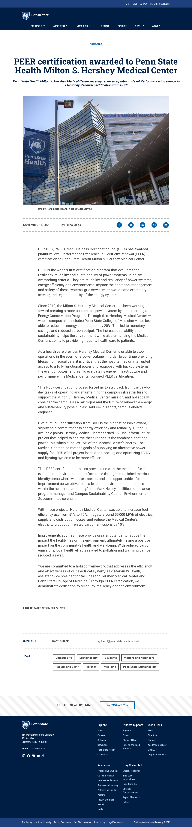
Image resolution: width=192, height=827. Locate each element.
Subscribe (116, 705)
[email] (154, 225)
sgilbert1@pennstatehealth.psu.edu (119, 641)
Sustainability (88, 657)
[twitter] (131, 225)
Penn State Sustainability (140, 666)
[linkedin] (142, 225)
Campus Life (64, 657)
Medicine (110, 666)
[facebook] (119, 225)
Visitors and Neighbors (139, 657)
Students (111, 657)
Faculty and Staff (67, 666)
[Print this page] (166, 225)
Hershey (96, 43)
